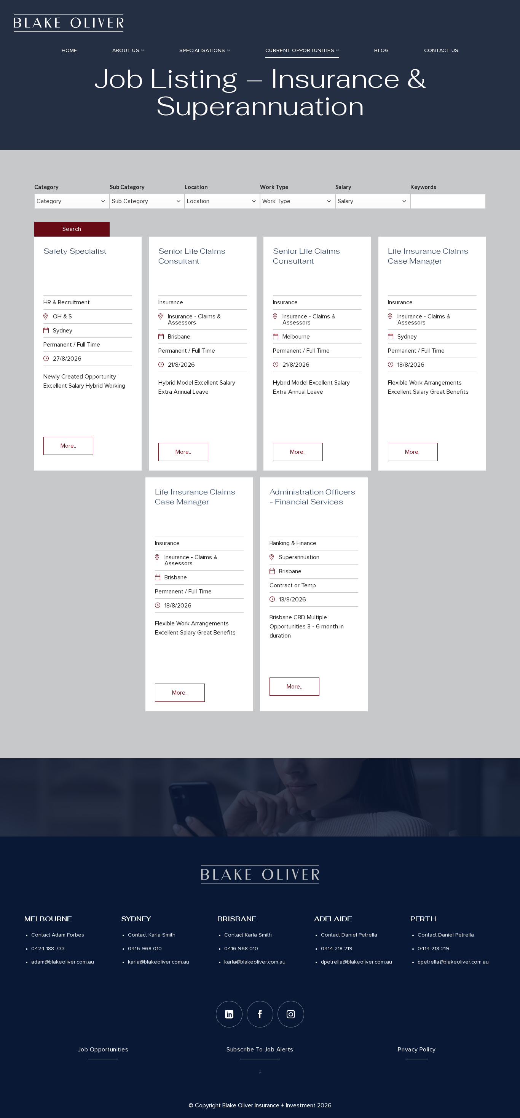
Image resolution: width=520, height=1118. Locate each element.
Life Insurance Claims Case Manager (428, 256)
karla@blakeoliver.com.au (158, 962)
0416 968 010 (145, 948)
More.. (68, 446)
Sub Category (127, 187)
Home (69, 50)
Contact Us (441, 50)
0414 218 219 (337, 948)
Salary (343, 187)
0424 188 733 (48, 948)
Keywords (423, 187)
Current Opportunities (299, 50)
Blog (381, 50)
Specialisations (202, 50)
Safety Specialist (75, 251)
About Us (125, 50)
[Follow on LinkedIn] (229, 1014)
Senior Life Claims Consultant (191, 256)
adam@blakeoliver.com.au (62, 962)
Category (46, 187)
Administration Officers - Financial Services (312, 497)
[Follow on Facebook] (260, 1014)
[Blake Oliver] (68, 23)
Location (196, 187)
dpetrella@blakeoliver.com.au (356, 962)
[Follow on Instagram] (291, 1014)
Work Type (274, 187)
